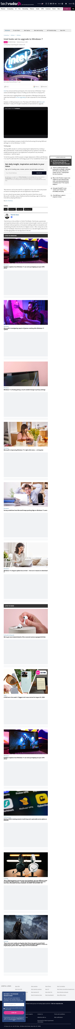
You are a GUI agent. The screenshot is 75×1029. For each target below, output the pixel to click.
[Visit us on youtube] (51, 4)
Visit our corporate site (57, 1003)
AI (15, 8)
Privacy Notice (8, 178)
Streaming (25, 8)
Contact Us (40, 1014)
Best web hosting (38, 30)
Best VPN (62, 30)
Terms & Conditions (12, 1019)
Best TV (47, 989)
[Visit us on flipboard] (53, 4)
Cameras (48, 8)
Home (54, 8)
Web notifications (58, 1017)
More (59, 8)
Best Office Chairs (61, 995)
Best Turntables (61, 986)
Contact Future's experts (27, 1014)
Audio (37, 8)
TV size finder (16, 30)
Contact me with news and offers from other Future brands (14, 1008)
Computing (10, 8)
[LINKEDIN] (12, 217)
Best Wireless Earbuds (62, 992)
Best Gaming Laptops (36, 989)
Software (13, 35)
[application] (26, 122)
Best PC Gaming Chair (36, 995)
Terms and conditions (59, 1014)
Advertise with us (42, 1017)
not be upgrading (20, 97)
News (5, 42)
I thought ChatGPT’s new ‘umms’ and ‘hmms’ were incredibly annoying (59, 190)
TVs (19, 8)
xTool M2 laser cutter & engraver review (59, 196)
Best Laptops (34, 986)
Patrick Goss (13, 42)
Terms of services (23, 177)
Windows (19, 35)
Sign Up (13, 1012)
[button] (71, 3)
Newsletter (45, 86)
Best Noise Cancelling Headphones (65, 989)
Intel (5, 91)
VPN (42, 8)
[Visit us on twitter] (48, 4)
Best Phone (48, 986)
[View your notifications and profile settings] (66, 3)
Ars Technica (9, 201)
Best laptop (27, 30)
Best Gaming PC (35, 992)
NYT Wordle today (51, 30)
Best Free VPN (18, 989)
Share (7, 86)
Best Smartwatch (49, 995)
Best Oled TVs (48, 992)
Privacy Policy (19, 1018)
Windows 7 (12, 209)
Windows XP (28, 209)
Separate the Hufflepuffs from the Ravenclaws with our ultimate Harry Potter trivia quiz (61, 162)
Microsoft (42, 102)
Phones (3, 8)
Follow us (37, 86)
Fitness (32, 8)
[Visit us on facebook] (46, 4)
